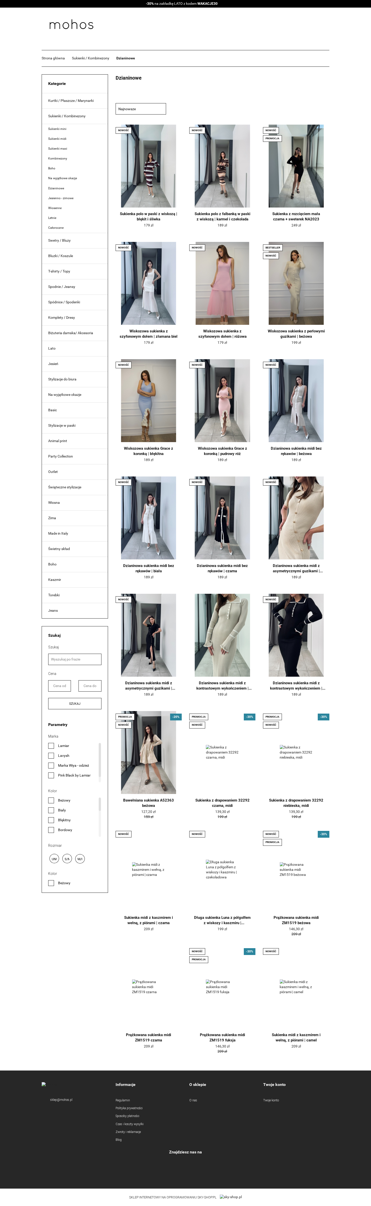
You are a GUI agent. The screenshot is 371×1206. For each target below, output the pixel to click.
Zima (52, 518)
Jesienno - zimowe (60, 198)
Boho (51, 168)
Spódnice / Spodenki (64, 302)
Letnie (52, 218)
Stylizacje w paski (61, 425)
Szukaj (75, 704)
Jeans (53, 610)
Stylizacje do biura (62, 379)
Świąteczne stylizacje (64, 487)
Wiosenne (55, 208)
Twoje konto (271, 1100)
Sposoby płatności (127, 1116)
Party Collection (60, 456)
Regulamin (123, 1100)
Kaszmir (54, 580)
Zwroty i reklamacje (128, 1132)
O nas (193, 1100)
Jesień (53, 364)
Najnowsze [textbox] (127, 109)
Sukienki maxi (57, 148)
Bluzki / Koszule (60, 256)
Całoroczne (56, 228)
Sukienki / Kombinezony (67, 116)
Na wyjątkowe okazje (62, 178)
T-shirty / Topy (59, 271)
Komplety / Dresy (61, 317)
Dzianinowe (56, 188)
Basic (52, 410)
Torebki (54, 595)
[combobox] (141, 109)
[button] (149, 1085)
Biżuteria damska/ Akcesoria (70, 333)
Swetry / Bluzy (59, 240)
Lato (52, 348)
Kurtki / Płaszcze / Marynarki (71, 101)
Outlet (53, 472)
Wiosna (54, 502)
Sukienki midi (57, 139)
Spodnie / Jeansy (61, 287)
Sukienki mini (57, 129)
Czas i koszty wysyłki (130, 1124)
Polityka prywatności (129, 1108)
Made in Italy (58, 533)
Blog (119, 1140)
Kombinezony (57, 158)
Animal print (57, 441)
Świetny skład (59, 549)
